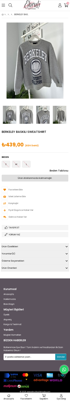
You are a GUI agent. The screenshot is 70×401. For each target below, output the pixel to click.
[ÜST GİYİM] (8, 14)
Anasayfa (9, 294)
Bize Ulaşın (9, 304)
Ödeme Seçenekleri (13, 260)
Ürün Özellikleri (10, 246)
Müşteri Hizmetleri (12, 335)
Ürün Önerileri (9, 268)
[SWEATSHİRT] (11, 14)
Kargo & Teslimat (12, 324)
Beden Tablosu (59, 170)
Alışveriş (8, 319)
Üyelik (6, 314)
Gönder (61, 356)
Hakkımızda (10, 299)
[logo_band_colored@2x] (35, 375)
